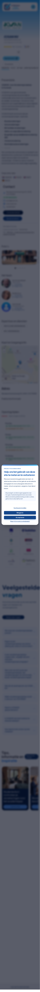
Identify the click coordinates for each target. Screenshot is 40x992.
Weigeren (20, 513)
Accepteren (20, 517)
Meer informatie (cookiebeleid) (20, 521)
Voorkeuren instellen (20, 508)
